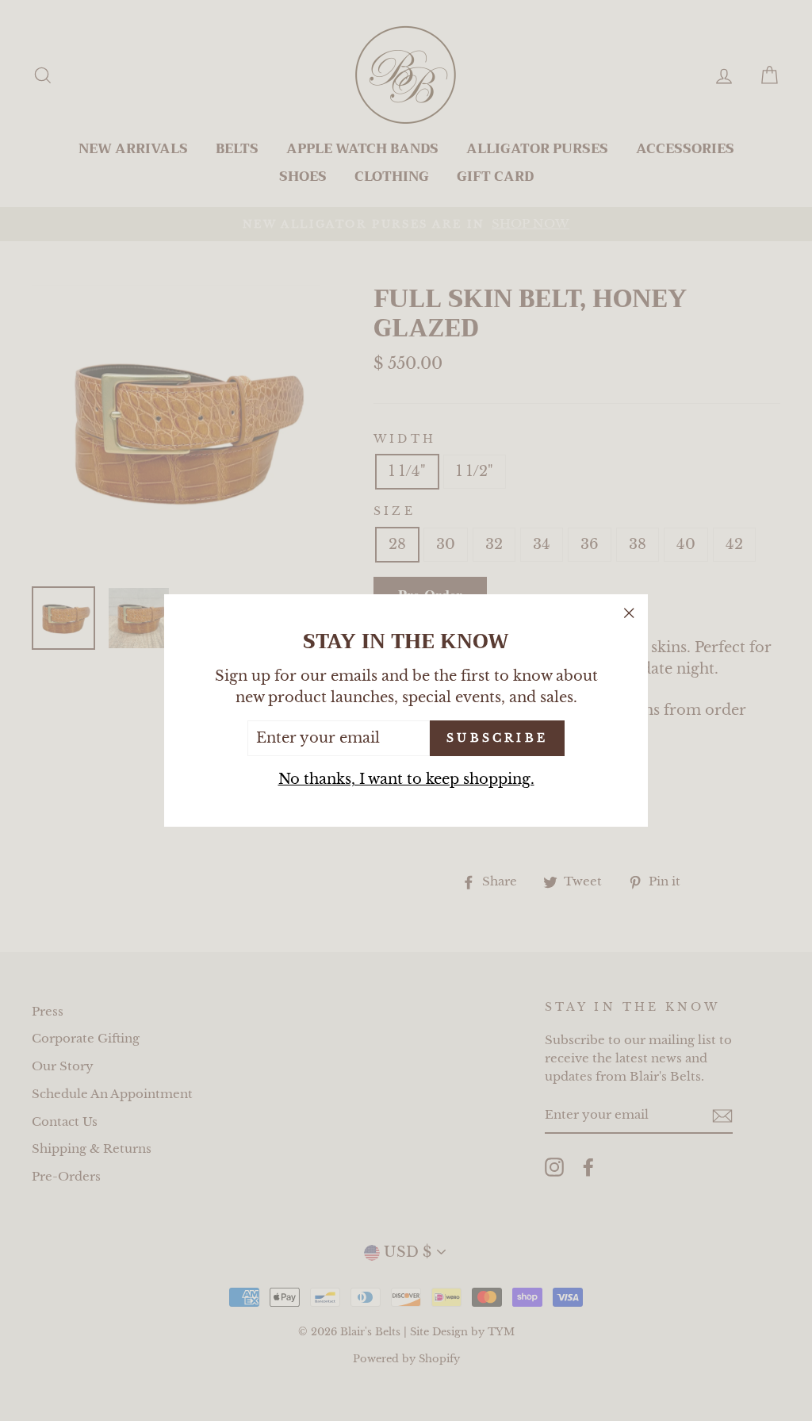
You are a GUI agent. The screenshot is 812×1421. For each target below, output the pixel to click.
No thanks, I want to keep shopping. (406, 779)
